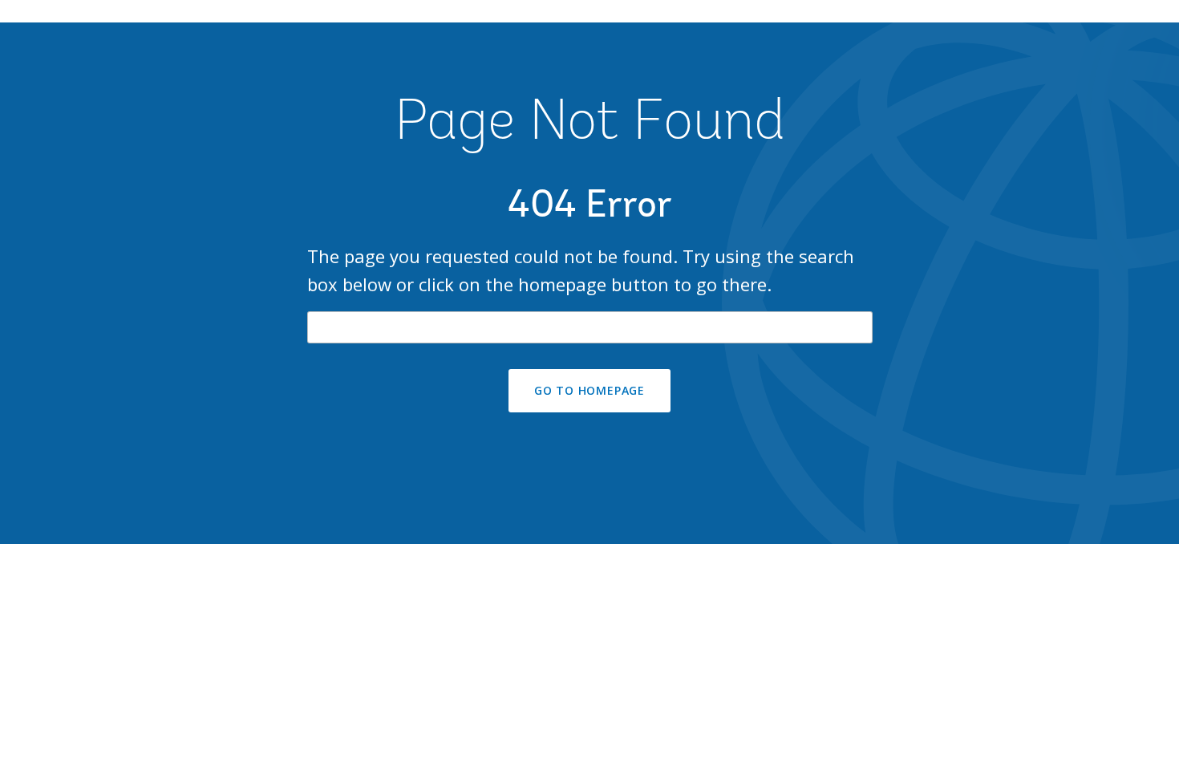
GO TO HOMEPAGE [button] (589, 390)
